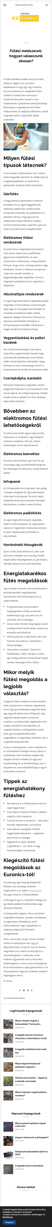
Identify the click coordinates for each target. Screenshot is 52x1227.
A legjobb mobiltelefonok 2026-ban (31, 1051)
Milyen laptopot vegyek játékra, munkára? (31, 1094)
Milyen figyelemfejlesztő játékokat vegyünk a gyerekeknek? (27, 1065)
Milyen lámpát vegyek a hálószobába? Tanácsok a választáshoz (27, 1023)
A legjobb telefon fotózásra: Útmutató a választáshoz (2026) (31, 1036)
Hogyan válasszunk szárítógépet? (32, 1137)
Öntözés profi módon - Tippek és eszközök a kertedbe (31, 1079)
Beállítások (8, 1217)
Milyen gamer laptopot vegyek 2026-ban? (30, 1124)
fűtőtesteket (35, 890)
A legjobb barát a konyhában (29, 1166)
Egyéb (26, 43)
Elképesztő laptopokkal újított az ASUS (31, 1153)
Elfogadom (9, 1222)
